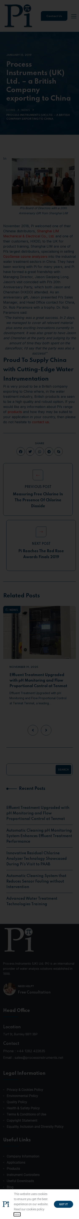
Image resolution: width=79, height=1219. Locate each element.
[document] (39, 609)
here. (17, 1214)
